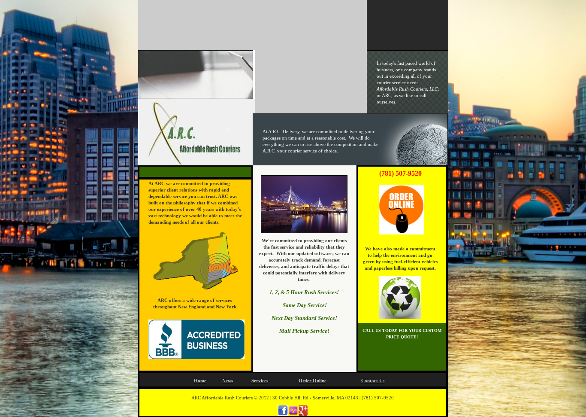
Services (259, 380)
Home (200, 380)
